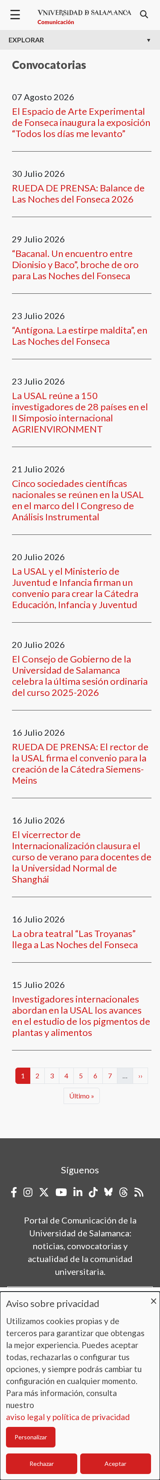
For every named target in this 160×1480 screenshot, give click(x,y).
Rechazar (41, 1463)
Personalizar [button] (31, 1437)
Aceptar (115, 1463)
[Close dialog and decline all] (153, 1297)
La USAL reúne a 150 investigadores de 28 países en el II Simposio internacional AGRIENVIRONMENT (80, 412)
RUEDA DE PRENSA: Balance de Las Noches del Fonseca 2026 (78, 193)
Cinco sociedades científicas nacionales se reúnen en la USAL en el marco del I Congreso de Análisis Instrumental (78, 499)
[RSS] (138, 1192)
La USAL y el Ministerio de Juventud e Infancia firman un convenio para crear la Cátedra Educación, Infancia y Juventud (75, 587)
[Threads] (123, 1192)
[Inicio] (84, 17)
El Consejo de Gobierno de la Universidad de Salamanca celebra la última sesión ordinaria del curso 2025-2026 (80, 675)
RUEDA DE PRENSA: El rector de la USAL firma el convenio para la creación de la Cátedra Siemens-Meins (80, 763)
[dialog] (80, 1386)
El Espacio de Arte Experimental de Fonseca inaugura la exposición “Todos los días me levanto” (81, 122)
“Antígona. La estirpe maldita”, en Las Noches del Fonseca (79, 335)
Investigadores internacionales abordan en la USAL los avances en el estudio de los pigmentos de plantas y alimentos (81, 1015)
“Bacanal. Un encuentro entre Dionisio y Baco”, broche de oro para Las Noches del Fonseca (75, 264)
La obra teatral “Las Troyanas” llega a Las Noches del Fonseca (75, 939)
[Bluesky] (108, 1192)
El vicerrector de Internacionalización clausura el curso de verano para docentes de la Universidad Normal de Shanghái (81, 857)
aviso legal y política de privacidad (68, 1417)
